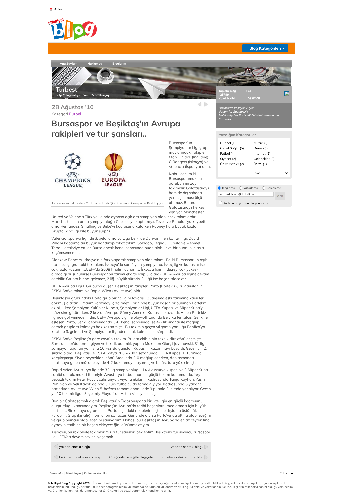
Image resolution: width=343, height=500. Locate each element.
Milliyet (58, 9)
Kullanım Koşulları (96, 473)
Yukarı (284, 473)
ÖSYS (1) (260, 164)
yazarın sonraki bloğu (187, 447)
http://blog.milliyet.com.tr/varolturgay (83, 95)
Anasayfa (56, 473)
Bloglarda (228, 188)
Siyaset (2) (228, 159)
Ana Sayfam (68, 63)
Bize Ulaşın (73, 473)
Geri (199, 104)
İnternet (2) (262, 153)
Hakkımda (95, 63)
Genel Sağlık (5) (232, 148)
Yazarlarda (251, 188)
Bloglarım (119, 63)
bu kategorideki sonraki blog (182, 457)
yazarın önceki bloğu (74, 447)
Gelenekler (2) (264, 159)
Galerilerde (274, 188)
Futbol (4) (227, 153)
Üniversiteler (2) (232, 164)
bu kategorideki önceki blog (79, 457)
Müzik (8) (260, 143)
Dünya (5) (261, 148)
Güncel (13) (229, 143)
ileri (206, 104)
